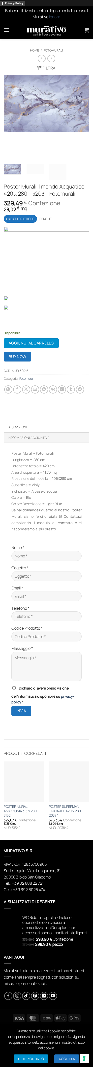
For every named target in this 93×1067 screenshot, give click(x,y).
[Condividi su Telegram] (80, 389)
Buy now (18, 356)
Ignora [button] (54, 16)
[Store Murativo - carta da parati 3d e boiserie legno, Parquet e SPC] (46, 30)
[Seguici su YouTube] (53, 996)
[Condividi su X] (26, 389)
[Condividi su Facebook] (17, 389)
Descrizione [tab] (18, 427)
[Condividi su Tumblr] (71, 389)
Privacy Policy (14, 3)
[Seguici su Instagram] (17, 996)
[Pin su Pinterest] (44, 389)
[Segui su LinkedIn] (44, 996)
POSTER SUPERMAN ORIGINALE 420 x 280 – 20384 (66, 811)
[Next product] (41, 58)
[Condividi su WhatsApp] (8, 389)
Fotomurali (53, 50)
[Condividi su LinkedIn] (62, 389)
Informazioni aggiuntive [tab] (28, 437)
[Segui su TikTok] (26, 996)
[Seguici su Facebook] (8, 996)
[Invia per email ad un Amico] (35, 389)
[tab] (20, 219)
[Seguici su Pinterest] (35, 996)
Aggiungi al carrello (31, 343)
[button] (7, 30)
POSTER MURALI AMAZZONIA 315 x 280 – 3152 (21, 811)
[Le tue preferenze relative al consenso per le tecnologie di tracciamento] (84, 1058)
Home (34, 50)
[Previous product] (51, 58)
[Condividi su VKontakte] (53, 389)
